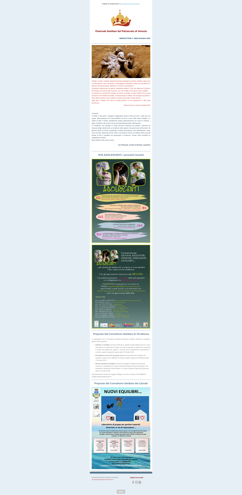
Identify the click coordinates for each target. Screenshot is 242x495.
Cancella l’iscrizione (98, 477)
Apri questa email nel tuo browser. (130, 4)
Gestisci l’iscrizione (112, 477)
